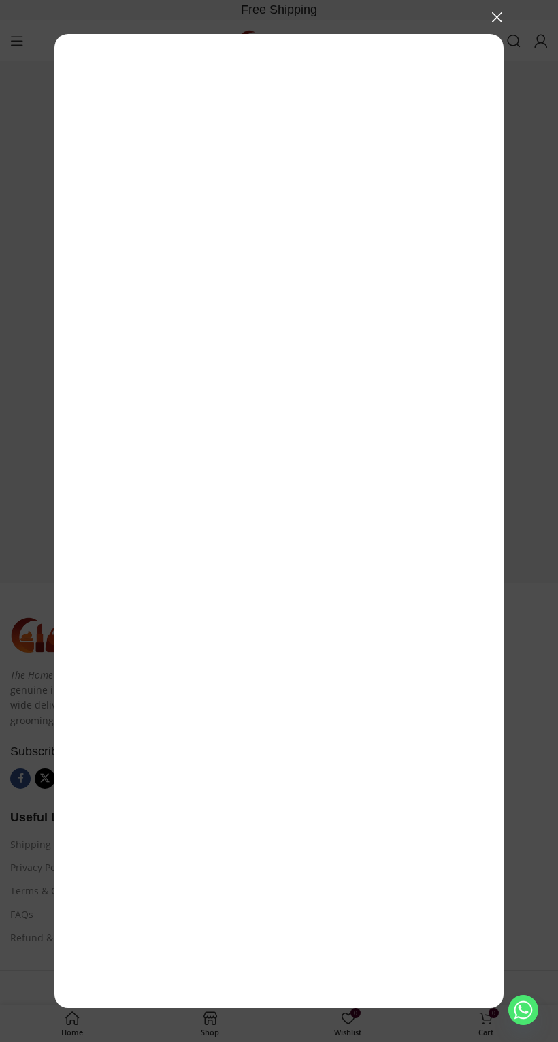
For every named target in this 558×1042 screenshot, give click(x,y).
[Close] (497, 17)
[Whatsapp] (523, 1010)
